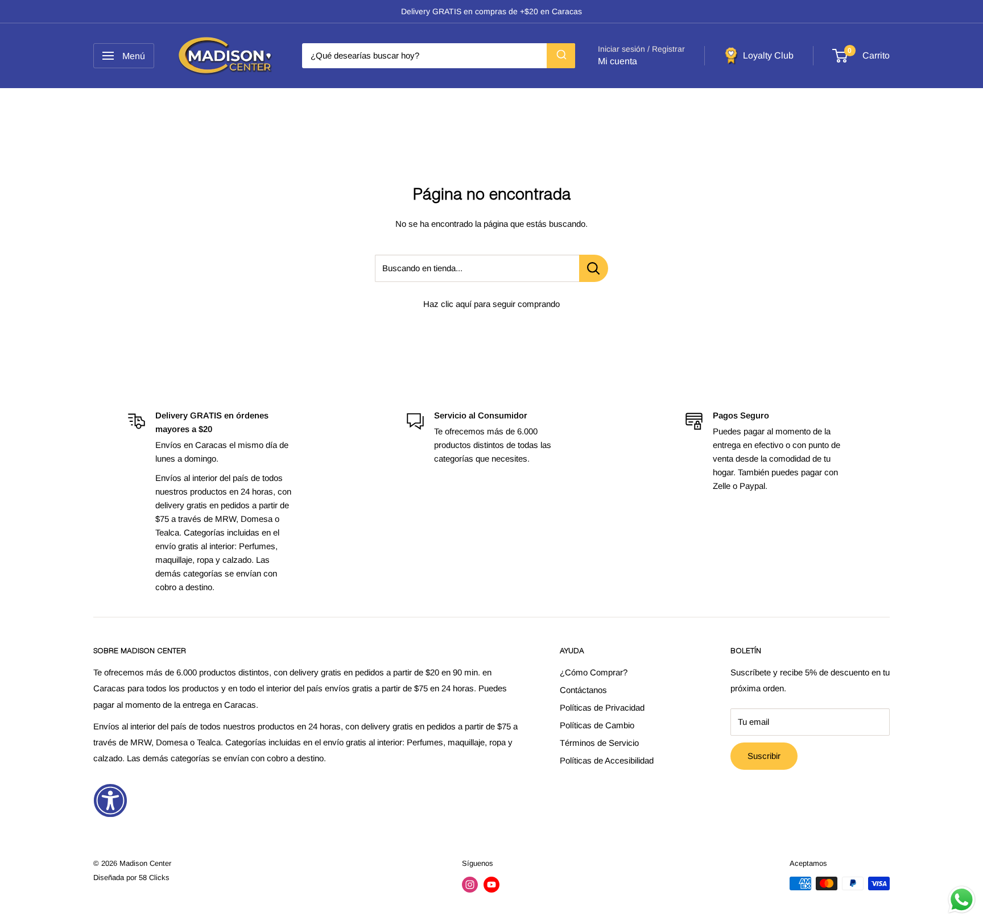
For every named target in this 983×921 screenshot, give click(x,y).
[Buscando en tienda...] (593, 268)
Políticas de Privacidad (602, 707)
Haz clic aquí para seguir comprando (491, 304)
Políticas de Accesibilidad (607, 760)
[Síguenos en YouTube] (491, 885)
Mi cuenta (617, 61)
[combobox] (438, 55)
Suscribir (763, 756)
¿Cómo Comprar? (593, 672)
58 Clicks (154, 877)
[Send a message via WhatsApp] (961, 899)
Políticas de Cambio (597, 725)
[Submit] (561, 55)
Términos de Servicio (599, 743)
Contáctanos (583, 690)
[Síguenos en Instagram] (470, 885)
